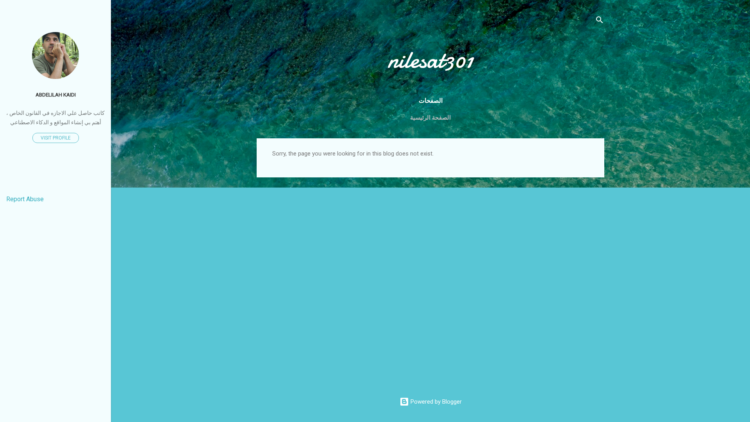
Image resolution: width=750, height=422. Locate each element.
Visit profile (56, 138)
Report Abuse (25, 199)
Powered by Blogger (435, 401)
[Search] (599, 21)
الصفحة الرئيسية (430, 117)
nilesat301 (430, 60)
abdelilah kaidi (56, 94)
